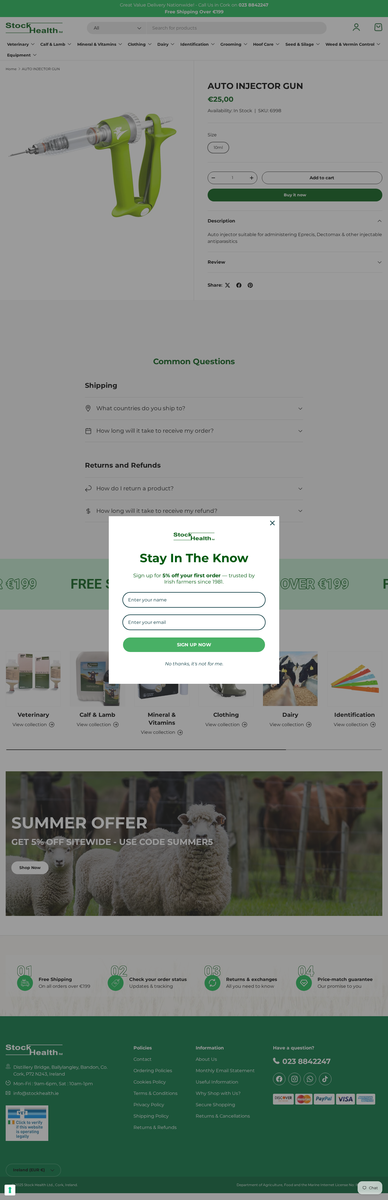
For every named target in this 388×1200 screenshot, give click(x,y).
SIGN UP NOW (194, 644)
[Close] (272, 523)
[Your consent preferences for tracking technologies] (10, 1190)
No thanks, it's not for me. (194, 663)
